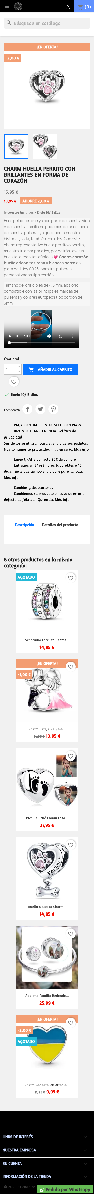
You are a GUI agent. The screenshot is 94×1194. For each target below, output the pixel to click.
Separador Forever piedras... (47, 640)
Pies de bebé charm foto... (47, 818)
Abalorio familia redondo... (47, 995)
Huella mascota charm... (47, 906)
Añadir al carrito (50, 370)
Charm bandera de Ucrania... (47, 1084)
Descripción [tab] (24, 524)
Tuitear (40, 409)
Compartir (27, 409)
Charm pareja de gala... (47, 728)
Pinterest (53, 409)
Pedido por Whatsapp (67, 1189)
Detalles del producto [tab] (60, 524)
